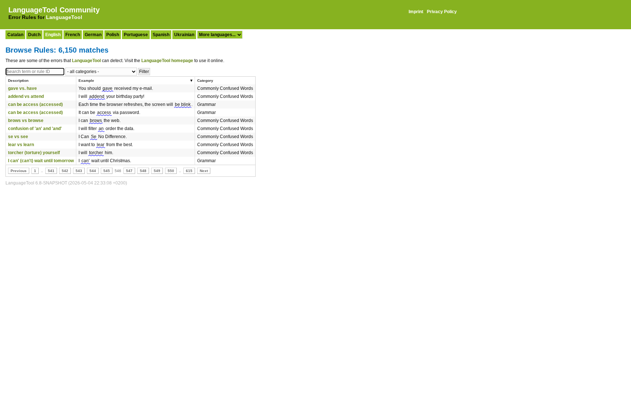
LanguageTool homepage (167, 60)
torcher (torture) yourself (34, 152)
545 (106, 171)
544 (92, 171)
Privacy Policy (442, 11)
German (93, 34)
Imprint (416, 11)
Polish (112, 34)
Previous (19, 171)
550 (171, 171)
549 (157, 171)
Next (204, 171)
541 (51, 171)
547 (129, 171)
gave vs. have (22, 88)
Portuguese (136, 34)
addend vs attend (26, 96)
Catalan (15, 34)
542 (65, 171)
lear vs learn (21, 144)
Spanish (161, 34)
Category (205, 81)
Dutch (34, 34)
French (72, 34)
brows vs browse (25, 120)
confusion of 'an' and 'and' (35, 128)
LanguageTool (64, 17)
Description (18, 81)
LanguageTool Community (54, 10)
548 (143, 171)
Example (86, 81)
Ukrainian (184, 34)
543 (79, 171)
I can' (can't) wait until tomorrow (41, 160)
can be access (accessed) (35, 104)
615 (189, 171)
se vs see (18, 136)
